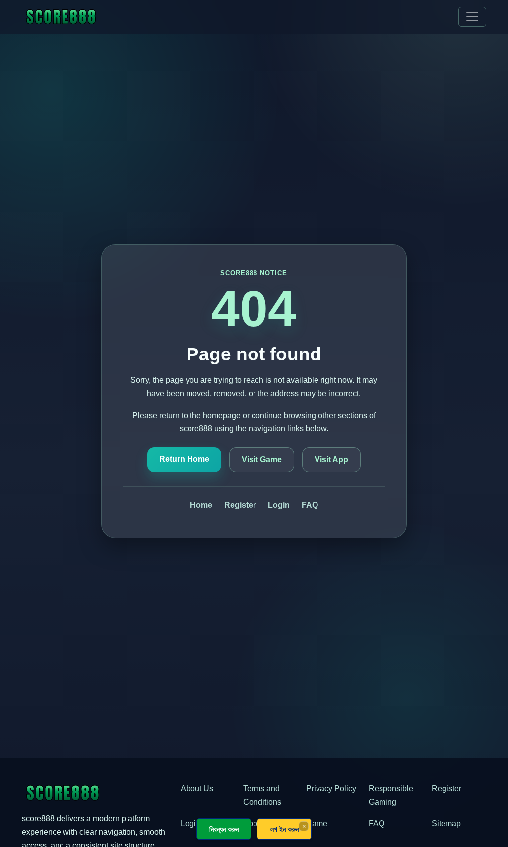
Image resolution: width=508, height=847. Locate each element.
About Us (197, 788)
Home (201, 505)
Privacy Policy (331, 788)
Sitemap (446, 823)
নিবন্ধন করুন (224, 829)
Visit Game (262, 459)
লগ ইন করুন (284, 829)
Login (279, 505)
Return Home (184, 459)
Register (240, 505)
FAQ (310, 505)
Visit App (331, 459)
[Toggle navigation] (472, 17)
